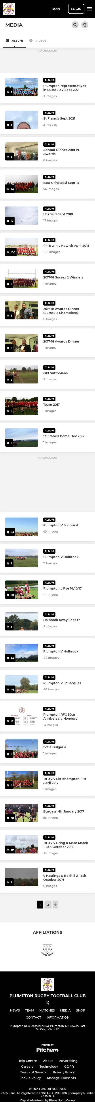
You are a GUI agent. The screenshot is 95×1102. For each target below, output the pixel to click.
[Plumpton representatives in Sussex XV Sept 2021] (21, 87)
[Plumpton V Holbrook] (21, 558)
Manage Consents (61, 1078)
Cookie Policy (30, 1078)
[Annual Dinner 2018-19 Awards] (21, 151)
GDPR (69, 1067)
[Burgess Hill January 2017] (21, 813)
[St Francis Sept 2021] (21, 120)
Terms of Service (33, 1072)
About (48, 1061)
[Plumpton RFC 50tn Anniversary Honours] (21, 716)
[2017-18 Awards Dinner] (21, 343)
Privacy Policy (64, 1072)
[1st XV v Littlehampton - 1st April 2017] (21, 780)
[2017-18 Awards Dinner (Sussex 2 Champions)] (21, 310)
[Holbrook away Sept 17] (21, 621)
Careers (27, 1067)
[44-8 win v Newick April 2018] (21, 247)
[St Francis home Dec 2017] (21, 437)
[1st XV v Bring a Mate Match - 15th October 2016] (21, 844)
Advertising (68, 1061)
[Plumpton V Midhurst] (21, 527)
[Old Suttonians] (21, 374)
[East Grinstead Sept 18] (21, 184)
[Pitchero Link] (47, 1051)
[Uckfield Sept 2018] (21, 215)
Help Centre (27, 1061)
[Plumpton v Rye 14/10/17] (21, 589)
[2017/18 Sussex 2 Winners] (21, 278)
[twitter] (47, 1003)
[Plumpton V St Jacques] (21, 684)
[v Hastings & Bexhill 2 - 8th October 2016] (21, 877)
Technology (49, 1067)
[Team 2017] (21, 406)
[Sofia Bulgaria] (21, 748)
